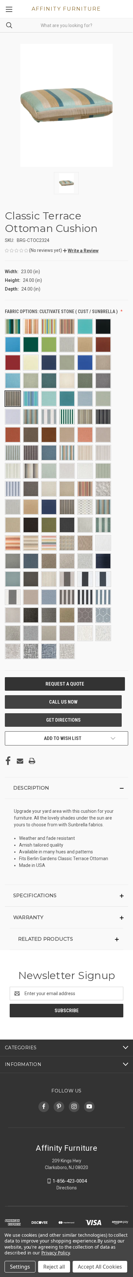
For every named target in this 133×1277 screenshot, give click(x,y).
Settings (20, 1266)
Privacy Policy (55, 1253)
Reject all (54, 1266)
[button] (80, 250)
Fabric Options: (61, 311)
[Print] (32, 760)
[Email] (20, 760)
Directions (66, 1187)
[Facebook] (8, 760)
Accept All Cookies (100, 1266)
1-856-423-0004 (70, 1181)
